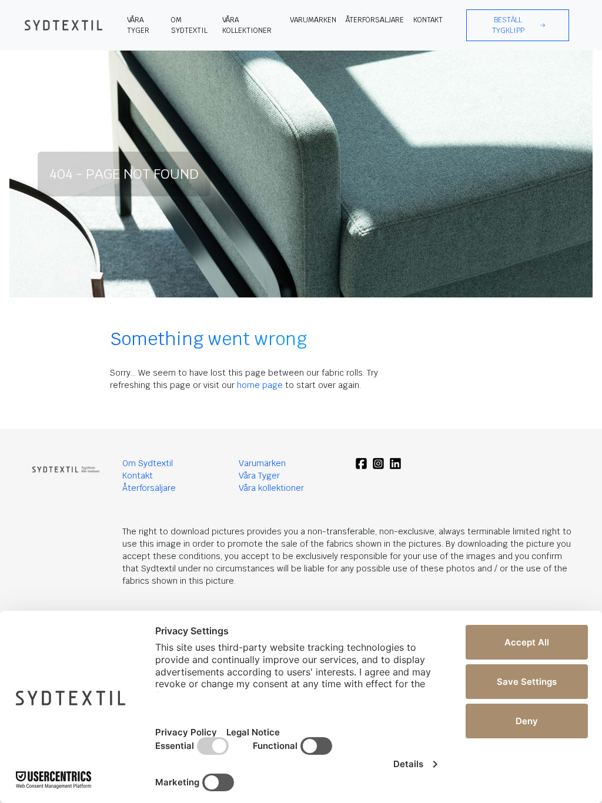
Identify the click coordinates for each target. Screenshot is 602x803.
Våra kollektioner (247, 25)
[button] (517, 25)
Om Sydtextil (189, 25)
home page (260, 385)
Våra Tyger (259, 475)
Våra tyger (138, 25)
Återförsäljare (375, 20)
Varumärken (313, 20)
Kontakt (428, 20)
